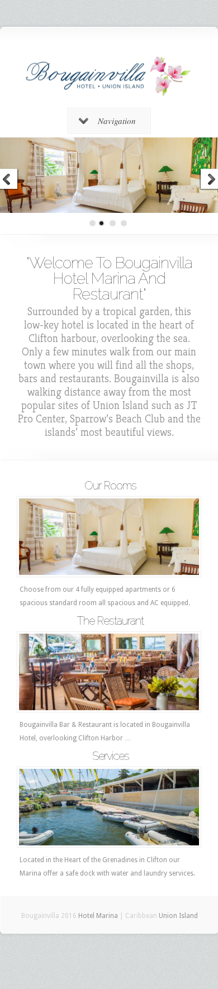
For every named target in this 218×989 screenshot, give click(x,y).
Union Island (178, 916)
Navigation (117, 120)
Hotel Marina (98, 916)
